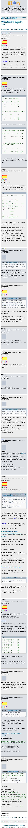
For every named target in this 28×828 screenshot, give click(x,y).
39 (15, 29)
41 (17, 29)
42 (19, 29)
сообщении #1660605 (12, 771)
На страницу (3, 29)
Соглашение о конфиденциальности (10, 825)
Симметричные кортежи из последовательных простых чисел (12, 22)
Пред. (8, 29)
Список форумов (4, 820)
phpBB (8, 827)
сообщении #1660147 (12, 262)
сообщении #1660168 (13, 298)
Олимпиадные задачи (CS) (11, 821)
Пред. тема (3, 32)
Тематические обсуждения (15, 820)
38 (14, 29)
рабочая (23, 453)
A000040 (3, 621)
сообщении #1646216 (11, 577)
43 (20, 29)
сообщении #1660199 (12, 409)
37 (12, 29)
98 (22, 29)
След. (26, 29)
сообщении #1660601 (13, 710)
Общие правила (22, 825)
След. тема (8, 32)
